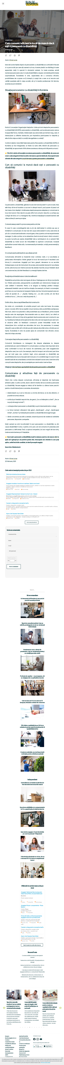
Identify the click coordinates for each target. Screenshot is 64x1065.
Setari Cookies (9, 1049)
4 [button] (27, 1027)
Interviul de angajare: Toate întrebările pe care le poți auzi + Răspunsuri (32, 833)
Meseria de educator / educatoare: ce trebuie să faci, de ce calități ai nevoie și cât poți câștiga (32, 976)
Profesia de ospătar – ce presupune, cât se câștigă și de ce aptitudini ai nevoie (32, 677)
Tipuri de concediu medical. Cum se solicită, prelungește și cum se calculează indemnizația (32, 625)
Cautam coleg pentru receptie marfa (17, 503)
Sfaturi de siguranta (24, 1051)
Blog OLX (21, 1049)
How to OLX (22, 1053)
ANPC (6, 1055)
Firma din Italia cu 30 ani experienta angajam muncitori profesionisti (31, 916)
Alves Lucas (13, 60)
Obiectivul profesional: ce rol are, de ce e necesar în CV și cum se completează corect (32, 858)
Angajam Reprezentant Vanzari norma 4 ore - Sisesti (21, 494)
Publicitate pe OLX (24, 1055)
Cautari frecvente (10, 1041)
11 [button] (43, 1027)
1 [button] (20, 1027)
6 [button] (32, 1027)
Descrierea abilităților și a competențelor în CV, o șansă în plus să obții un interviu (32, 808)
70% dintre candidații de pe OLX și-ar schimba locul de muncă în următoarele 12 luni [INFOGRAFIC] (32, 727)
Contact (7, 1040)
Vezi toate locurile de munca (32, 945)
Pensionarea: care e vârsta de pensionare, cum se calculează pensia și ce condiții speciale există (32, 651)
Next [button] (60, 1008)
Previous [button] (4, 1008)
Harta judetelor (9, 1053)
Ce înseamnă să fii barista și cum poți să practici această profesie (32, 599)
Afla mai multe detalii (45, 1062)
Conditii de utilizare (10, 1043)
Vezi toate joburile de (32, 522)
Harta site (7, 1051)
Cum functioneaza (24, 1038)
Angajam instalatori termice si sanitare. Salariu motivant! (23, 483)
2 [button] (22, 1027)
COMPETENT (8, 40)
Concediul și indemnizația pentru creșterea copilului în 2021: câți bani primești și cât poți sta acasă (32, 1007)
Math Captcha (11, 558)
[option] (14, 1006)
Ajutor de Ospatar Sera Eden (15, 513)
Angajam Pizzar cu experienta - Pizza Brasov (32, 906)
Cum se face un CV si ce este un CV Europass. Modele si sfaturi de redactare (32, 701)
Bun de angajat (23, 1056)
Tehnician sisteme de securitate (15, 474)
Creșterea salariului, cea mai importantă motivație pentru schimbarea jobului (32, 753)
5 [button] (29, 1027)
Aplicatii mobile (23, 1036)
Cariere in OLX (9, 1056)
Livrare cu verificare (24, 1043)
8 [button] (36, 1027)
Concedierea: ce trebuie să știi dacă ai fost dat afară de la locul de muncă (32, 783)
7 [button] (34, 1027)
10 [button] (41, 1027)
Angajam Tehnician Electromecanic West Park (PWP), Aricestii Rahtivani (31, 892)
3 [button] (25, 1027)
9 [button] (39, 1027)
